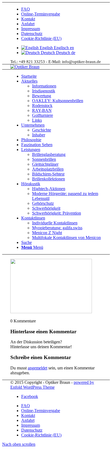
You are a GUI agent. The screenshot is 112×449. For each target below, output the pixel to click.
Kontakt (28, 19)
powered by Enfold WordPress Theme (52, 385)
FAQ (25, 9)
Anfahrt (28, 23)
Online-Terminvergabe (40, 14)
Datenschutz (31, 33)
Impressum (30, 28)
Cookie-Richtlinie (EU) (41, 38)
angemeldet (37, 368)
